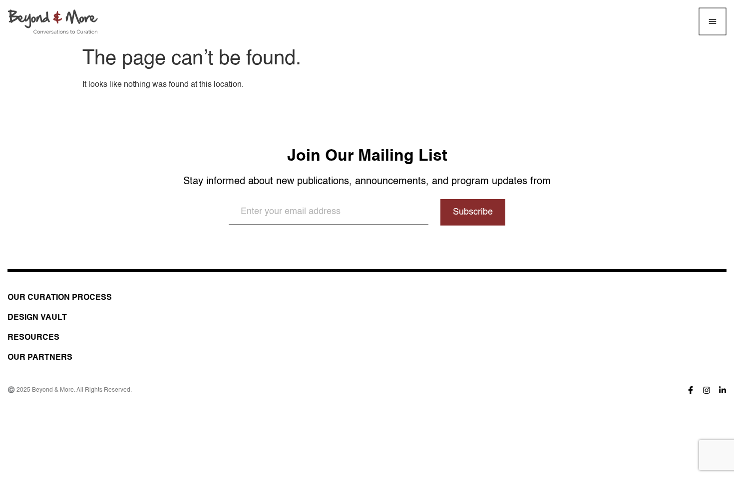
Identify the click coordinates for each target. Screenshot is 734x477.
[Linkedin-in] (723, 390)
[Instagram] (707, 390)
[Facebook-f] (691, 390)
